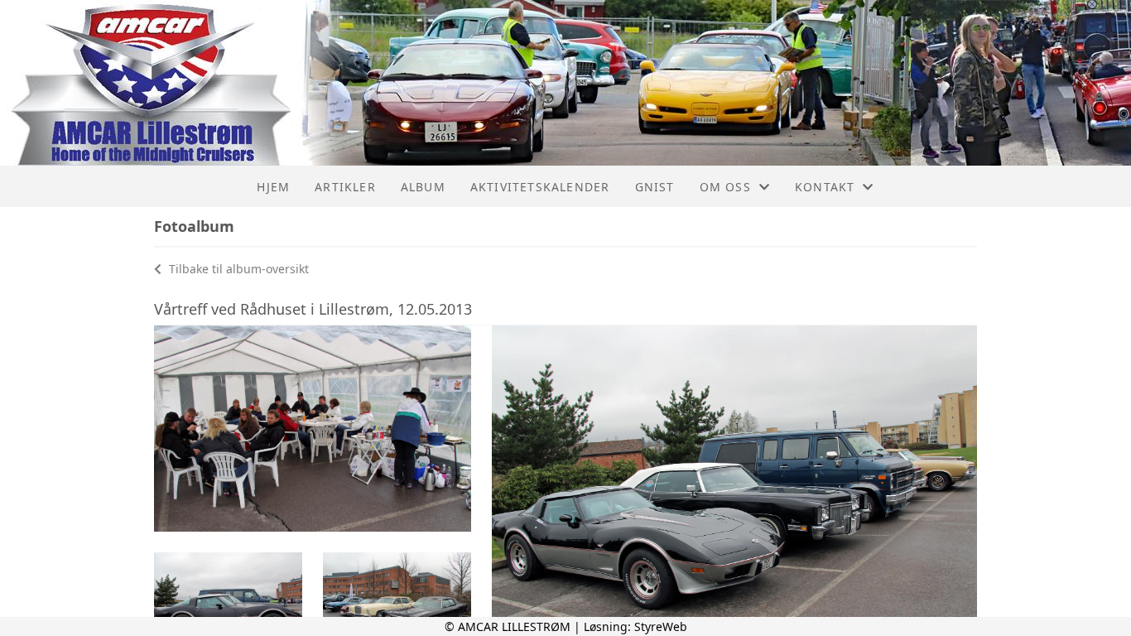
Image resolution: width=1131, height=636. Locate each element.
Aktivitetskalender (540, 187)
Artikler (345, 187)
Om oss (725, 187)
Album (423, 187)
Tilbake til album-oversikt (237, 269)
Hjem (273, 187)
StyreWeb (660, 626)
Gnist (655, 187)
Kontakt (824, 187)
